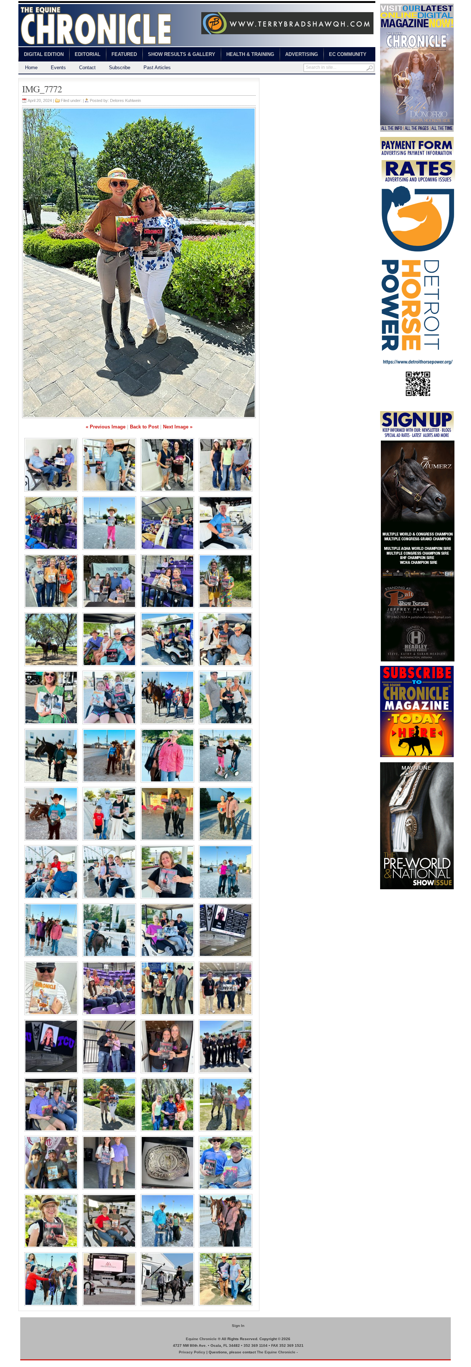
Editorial (87, 54)
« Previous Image (105, 427)
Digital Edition (44, 54)
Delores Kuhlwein (125, 100)
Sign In (238, 1326)
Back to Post (144, 427)
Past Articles (157, 67)
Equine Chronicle (201, 1339)
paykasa (332, 81)
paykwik (26, 1363)
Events (58, 67)
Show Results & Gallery (181, 54)
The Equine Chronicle (276, 1352)
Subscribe (119, 67)
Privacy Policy (192, 1352)
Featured (124, 54)
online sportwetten (302, 81)
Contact (87, 67)
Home (31, 67)
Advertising (301, 54)
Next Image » (177, 427)
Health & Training (250, 54)
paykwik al (270, 81)
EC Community (347, 54)
